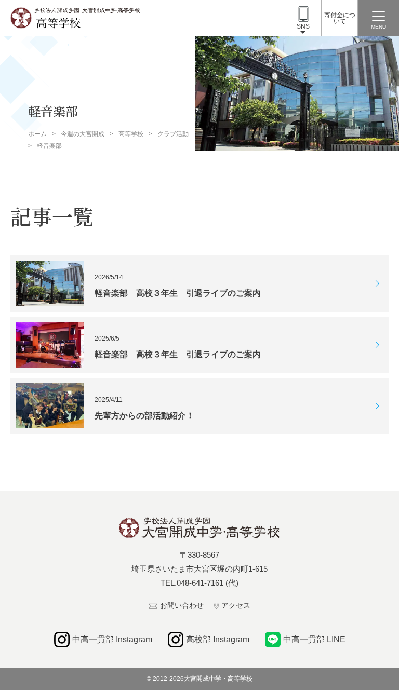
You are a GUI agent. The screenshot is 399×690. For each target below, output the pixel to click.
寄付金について (339, 18)
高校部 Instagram (217, 639)
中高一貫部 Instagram (112, 639)
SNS (303, 26)
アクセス (235, 605)
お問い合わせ (182, 605)
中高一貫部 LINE (314, 639)
